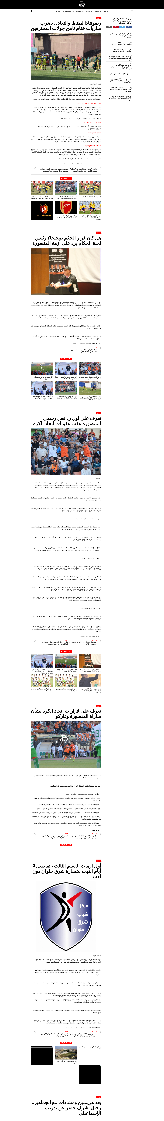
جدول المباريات (80, 11)
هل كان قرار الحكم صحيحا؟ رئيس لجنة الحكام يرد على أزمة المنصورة (121, 35)
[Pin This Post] (116, 27)
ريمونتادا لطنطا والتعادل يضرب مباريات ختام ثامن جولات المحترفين (122, 20)
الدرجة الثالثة (89, 11)
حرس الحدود (83, 163)
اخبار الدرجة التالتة (87, 1027)
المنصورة (88, 343)
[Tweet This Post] (122, 27)
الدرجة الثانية (98, 11)
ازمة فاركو (88, 636)
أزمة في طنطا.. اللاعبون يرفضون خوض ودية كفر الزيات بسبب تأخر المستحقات (121, 80)
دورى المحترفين (75, 163)
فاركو (74, 343)
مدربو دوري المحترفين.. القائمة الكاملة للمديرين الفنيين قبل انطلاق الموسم (120, 98)
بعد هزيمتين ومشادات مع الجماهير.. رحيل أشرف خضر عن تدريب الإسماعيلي (121, 66)
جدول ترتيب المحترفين (68, 11)
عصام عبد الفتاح (81, 343)
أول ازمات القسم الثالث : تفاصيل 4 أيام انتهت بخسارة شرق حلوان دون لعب (120, 58)
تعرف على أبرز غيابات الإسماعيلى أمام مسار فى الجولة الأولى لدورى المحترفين (121, 89)
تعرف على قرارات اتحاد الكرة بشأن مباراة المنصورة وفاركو (122, 50)
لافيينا (65, 163)
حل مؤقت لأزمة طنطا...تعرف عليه (121, 73)
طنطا (69, 163)
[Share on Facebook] (129, 27)
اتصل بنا (58, 11)
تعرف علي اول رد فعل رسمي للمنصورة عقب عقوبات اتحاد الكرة (121, 43)
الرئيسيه (106, 11)
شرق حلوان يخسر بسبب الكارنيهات (73, 1027)
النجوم (89, 163)
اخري (131, 16)
